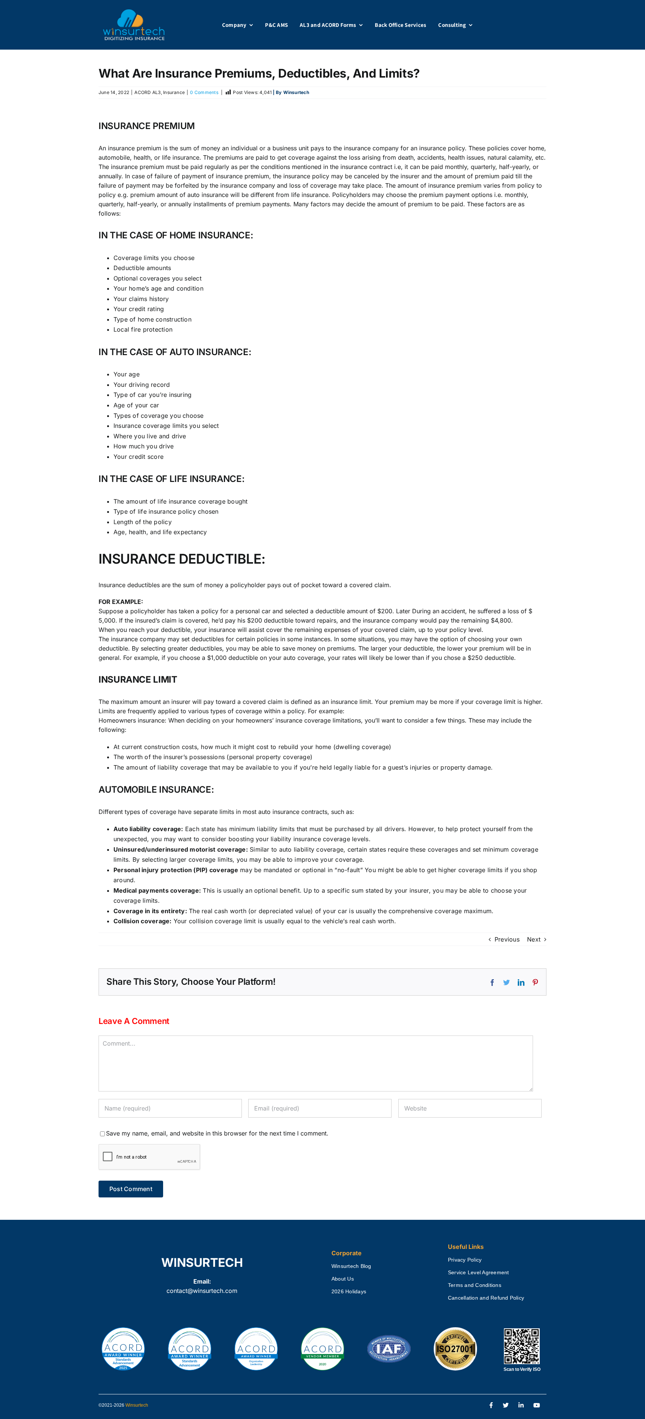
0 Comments (204, 92)
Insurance (174, 92)
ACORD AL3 (147, 92)
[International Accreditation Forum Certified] (389, 1335)
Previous (507, 939)
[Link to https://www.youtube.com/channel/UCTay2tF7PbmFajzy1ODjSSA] (537, 1406)
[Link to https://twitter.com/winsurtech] (506, 1406)
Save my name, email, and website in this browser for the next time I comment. (217, 1133)
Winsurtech (136, 1405)
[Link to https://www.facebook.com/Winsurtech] (491, 1406)
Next (533, 939)
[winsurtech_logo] (134, 12)
